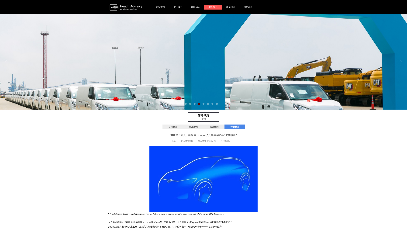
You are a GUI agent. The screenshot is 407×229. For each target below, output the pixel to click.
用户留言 (248, 7)
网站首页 (160, 7)
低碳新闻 (214, 127)
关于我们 (178, 7)
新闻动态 (195, 7)
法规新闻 (193, 127)
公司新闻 (172, 127)
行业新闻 (234, 127)
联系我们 (230, 7)
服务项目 (213, 7)
